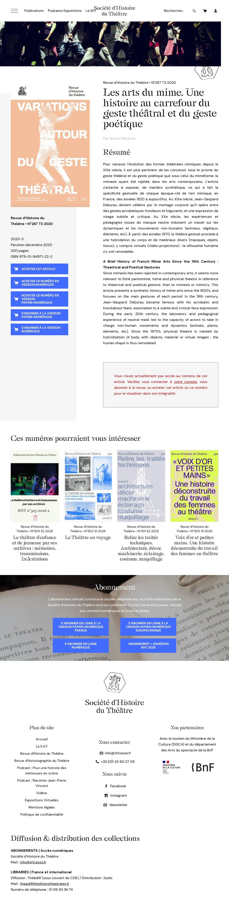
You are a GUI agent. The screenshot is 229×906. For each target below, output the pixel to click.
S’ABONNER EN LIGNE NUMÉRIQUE (81, 645)
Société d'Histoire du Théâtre (114, 11)
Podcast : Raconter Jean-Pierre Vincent (41, 783)
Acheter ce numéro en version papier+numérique (40, 299)
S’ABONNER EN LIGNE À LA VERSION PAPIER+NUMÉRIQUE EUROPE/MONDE (148, 626)
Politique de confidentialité (41, 814)
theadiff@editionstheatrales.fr (44, 883)
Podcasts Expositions (65, 11)
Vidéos (41, 793)
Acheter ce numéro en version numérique (40, 283)
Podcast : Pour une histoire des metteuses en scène (41, 771)
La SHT (91, 11)
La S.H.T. (42, 746)
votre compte (185, 381)
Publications (34, 11)
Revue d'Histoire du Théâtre (42, 753)
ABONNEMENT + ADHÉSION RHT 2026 (148, 645)
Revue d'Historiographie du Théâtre (41, 761)
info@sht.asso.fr (118, 753)
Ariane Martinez (122, 138)
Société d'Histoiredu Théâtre (114, 706)
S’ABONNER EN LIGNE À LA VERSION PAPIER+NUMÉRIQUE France (80, 626)
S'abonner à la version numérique (40, 329)
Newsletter (118, 804)
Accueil (42, 739)
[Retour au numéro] (50, 143)
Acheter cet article (38, 269)
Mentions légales (41, 807)
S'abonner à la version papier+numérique (40, 315)
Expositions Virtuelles (42, 800)
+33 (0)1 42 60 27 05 (118, 761)
